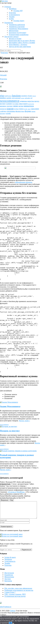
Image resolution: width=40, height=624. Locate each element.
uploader (27, 98)
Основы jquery (18, 21)
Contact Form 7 (9, 592)
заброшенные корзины (23, 182)
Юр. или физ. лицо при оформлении (18, 588)
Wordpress (8, 559)
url (31, 98)
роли (25, 109)
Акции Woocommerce (10, 406)
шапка (33, 111)
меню (15, 106)
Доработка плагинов (17, 27)
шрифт (8, 113)
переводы (3, 109)
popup (22, 98)
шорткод (2, 113)
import (34, 95)
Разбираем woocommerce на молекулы (18, 590)
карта (25, 104)
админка (23, 101)
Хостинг (7, 579)
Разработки (8, 23)
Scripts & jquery (10, 557)
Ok (10, 623)
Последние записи (11, 37)
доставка (15, 104)
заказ (21, 104)
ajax (2, 95)
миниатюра (29, 106)
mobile (8, 98)
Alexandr (3, 75)
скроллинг (35, 109)
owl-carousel (16, 98)
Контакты (8, 581)
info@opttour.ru (5, 607)
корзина (3, 106)
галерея (9, 104)
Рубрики (7, 7)
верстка (30, 101)
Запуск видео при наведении (20, 46)
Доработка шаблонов (17, 25)
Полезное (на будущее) (17, 33)
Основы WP (18, 11)
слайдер (3, 111)
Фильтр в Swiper (15, 39)
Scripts (11, 19)
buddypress (8, 96)
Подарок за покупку (10, 431)
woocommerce (9, 100)
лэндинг (9, 106)
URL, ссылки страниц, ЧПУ (15, 594)
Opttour (12, 611)
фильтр (18, 111)
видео (36, 101)
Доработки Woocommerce (18, 29)
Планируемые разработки (18, 35)
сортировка (10, 111)
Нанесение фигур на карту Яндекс (22, 40)
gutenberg (24, 96)
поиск (21, 109)
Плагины (12, 13)
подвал (16, 109)
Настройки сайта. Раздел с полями (22, 42)
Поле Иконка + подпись (18, 44)
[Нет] (13, 623)
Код (11, 500)
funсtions (16, 95)
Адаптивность (14, 15)
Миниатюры (13, 31)
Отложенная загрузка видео (15, 596)
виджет (3, 104)
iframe (30, 96)
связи (29, 109)
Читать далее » (24, 421)
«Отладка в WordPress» (16, 492)
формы (28, 111)
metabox (3, 98)
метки (21, 106)
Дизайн (12, 17)
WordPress (12, 9)
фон (22, 111)
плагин (10, 108)
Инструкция (9, 573)
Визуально (4, 500)
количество (31, 103)
